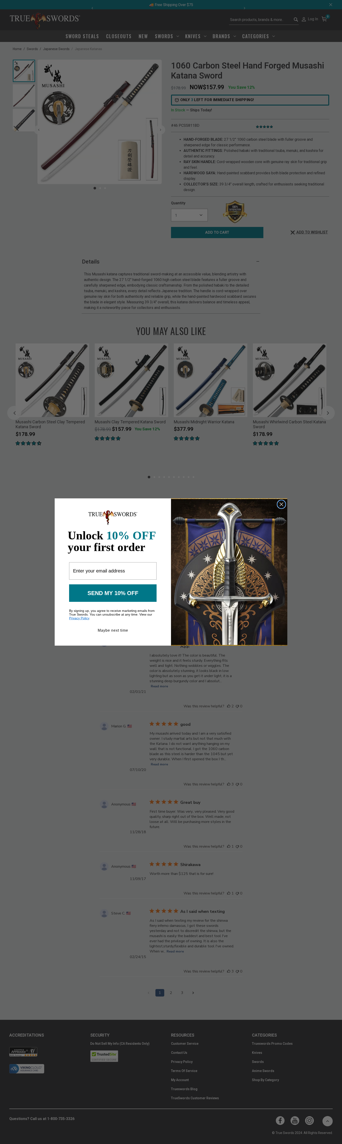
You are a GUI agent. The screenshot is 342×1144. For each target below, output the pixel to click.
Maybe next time (113, 630)
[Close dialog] (281, 504)
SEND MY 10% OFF (112, 593)
